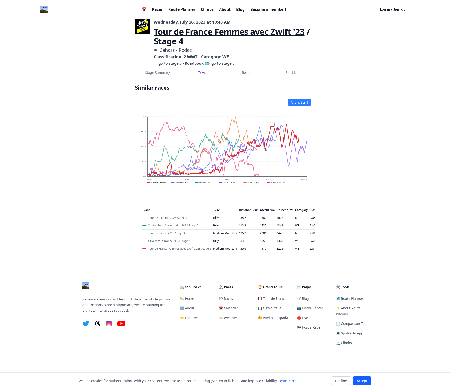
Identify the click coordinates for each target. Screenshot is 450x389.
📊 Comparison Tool (351, 323)
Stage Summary (157, 72)
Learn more (287, 380)
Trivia (202, 72)
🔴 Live (302, 317)
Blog (240, 9)
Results (247, 72)
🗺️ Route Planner (349, 298)
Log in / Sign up (395, 9)
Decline (341, 380)
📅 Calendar (228, 308)
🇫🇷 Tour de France (272, 298)
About (225, 9)
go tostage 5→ (225, 63)
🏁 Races (226, 298)
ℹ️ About (187, 308)
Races (157, 9)
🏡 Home (187, 298)
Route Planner (181, 9)
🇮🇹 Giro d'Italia (269, 308)
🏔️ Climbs (344, 343)
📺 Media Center (310, 308)
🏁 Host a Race (308, 327)
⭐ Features (189, 317)
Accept (362, 380)
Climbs (207, 9)
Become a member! (268, 9)
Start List (293, 72)
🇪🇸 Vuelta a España (273, 317)
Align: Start (299, 102)
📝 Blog (303, 298)
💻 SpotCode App (349, 333)
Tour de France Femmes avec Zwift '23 (229, 31)
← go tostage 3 (168, 63)
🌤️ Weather (228, 317)
